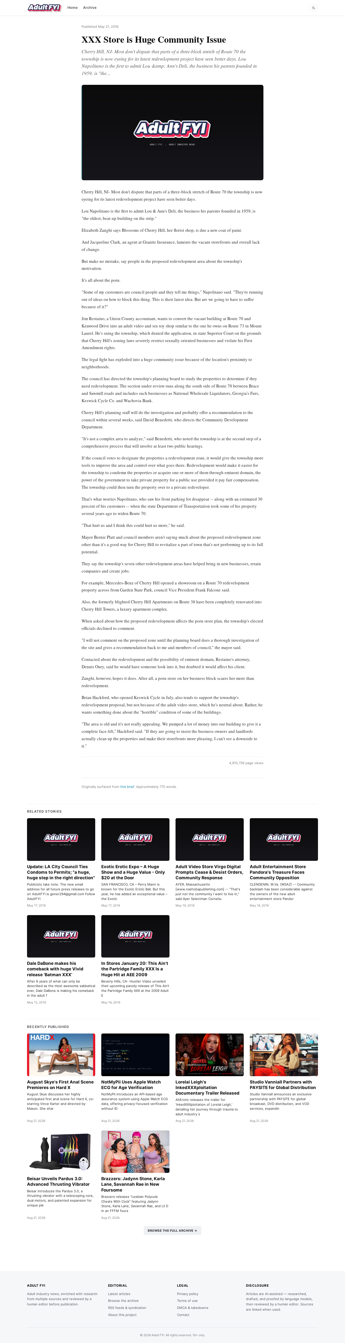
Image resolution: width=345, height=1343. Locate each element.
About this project (122, 1315)
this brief (127, 787)
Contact (183, 1315)
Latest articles (119, 1294)
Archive (89, 7)
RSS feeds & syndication (127, 1308)
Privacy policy (187, 1294)
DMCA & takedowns (192, 1308)
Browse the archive (123, 1301)
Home (72, 7)
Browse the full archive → (172, 1230)
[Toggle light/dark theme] (313, 7)
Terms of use (187, 1301)
